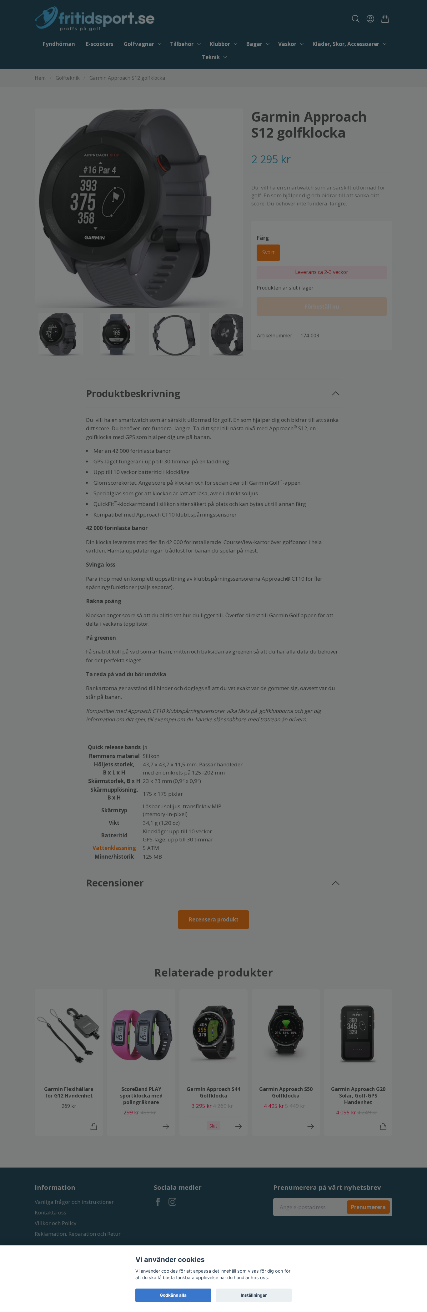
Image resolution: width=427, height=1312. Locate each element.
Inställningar (254, 1295)
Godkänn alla (173, 1295)
